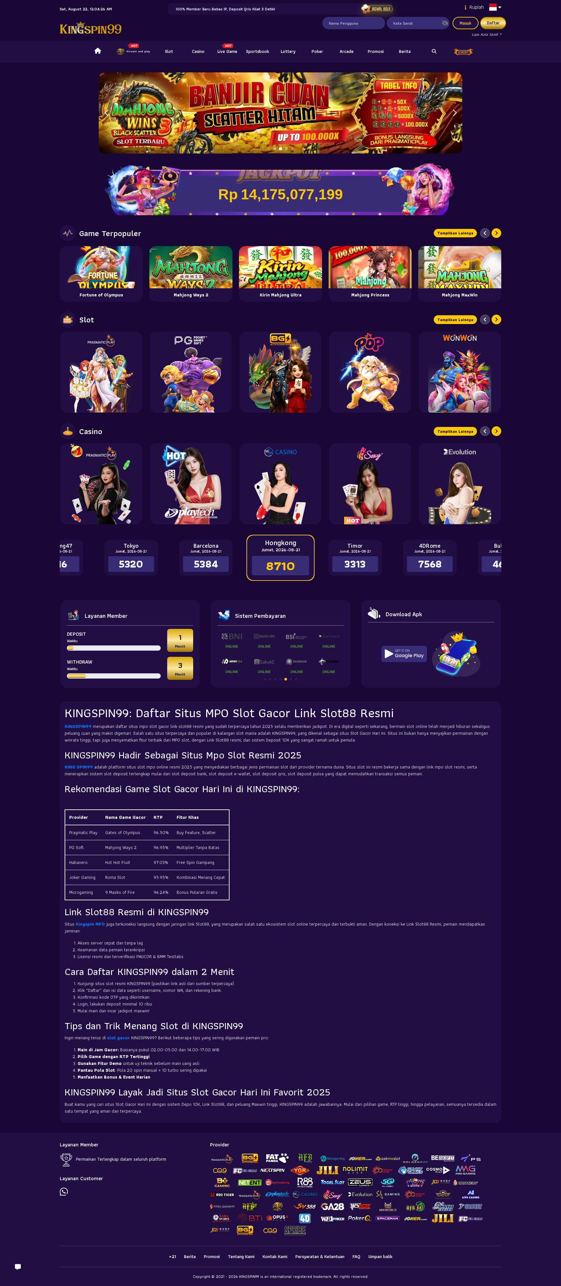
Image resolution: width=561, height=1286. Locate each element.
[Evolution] (460, 483)
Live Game (227, 51)
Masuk (465, 23)
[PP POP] (370, 372)
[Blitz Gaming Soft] (280, 372)
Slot (169, 51)
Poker (317, 51)
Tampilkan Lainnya (455, 233)
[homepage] (97, 51)
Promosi (376, 51)
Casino (198, 51)
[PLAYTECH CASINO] (191, 483)
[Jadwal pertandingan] (377, 9)
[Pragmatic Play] (101, 372)
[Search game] (434, 51)
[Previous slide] (485, 233)
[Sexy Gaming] (370, 483)
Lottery (288, 51)
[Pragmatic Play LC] (101, 483)
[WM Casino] (280, 483)
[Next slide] (496, 233)
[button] (454, 113)
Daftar (493, 22)
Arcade (347, 51)
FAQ (356, 1256)
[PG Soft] (191, 372)
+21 (172, 1256)
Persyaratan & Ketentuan (319, 1256)
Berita (405, 51)
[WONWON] (460, 372)
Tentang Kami (241, 1256)
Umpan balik (380, 1256)
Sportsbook (257, 51)
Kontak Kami (275, 1256)
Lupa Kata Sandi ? (486, 34)
